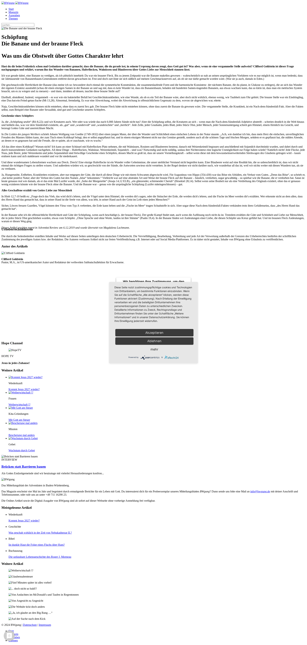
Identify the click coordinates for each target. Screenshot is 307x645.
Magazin (13, 12)
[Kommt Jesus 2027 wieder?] (25, 377)
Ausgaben (14, 15)
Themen (13, 18)
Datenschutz (30, 624)
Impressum (45, 624)
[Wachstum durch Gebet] (23, 438)
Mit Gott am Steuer (19, 419)
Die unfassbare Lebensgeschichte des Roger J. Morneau (40, 556)
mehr (154, 349)
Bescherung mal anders (22, 435)
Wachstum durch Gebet (22, 450)
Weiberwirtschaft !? (19, 404)
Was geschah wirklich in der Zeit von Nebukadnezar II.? (40, 532)
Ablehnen (154, 341)
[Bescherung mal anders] (23, 423)
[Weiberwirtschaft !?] (21, 392)
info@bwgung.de (260, 491)
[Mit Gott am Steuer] (21, 407)
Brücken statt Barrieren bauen (23, 466)
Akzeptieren (154, 332)
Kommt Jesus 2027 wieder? (24, 389)
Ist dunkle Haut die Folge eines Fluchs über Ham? (37, 544)
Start (11, 8)
